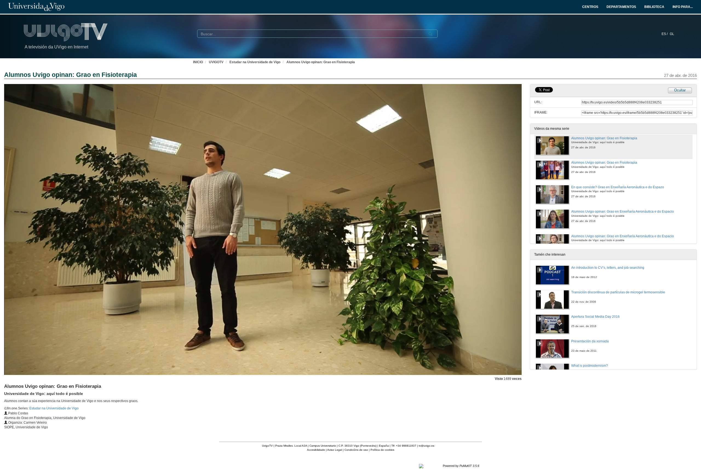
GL (672, 34)
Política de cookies (382, 449)
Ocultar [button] (680, 90)
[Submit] (430, 33)
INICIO (198, 62)
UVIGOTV (216, 62)
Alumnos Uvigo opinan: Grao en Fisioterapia (320, 62)
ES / (665, 34)
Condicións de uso (356, 449)
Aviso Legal (334, 449)
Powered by (461, 465)
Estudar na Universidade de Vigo (254, 62)
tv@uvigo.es (426, 445)
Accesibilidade (316, 449)
